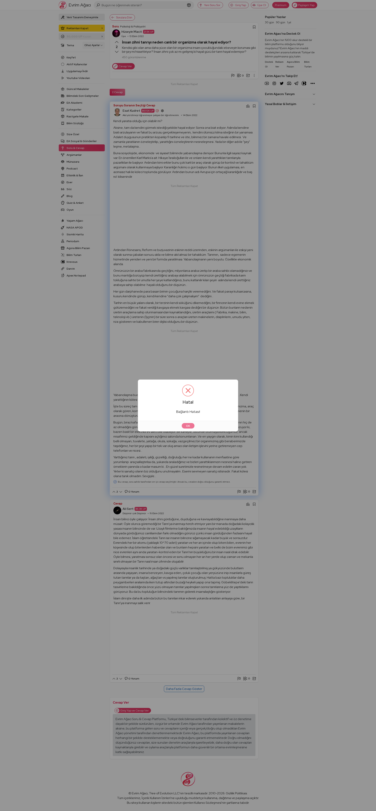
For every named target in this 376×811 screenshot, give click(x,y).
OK (188, 426)
